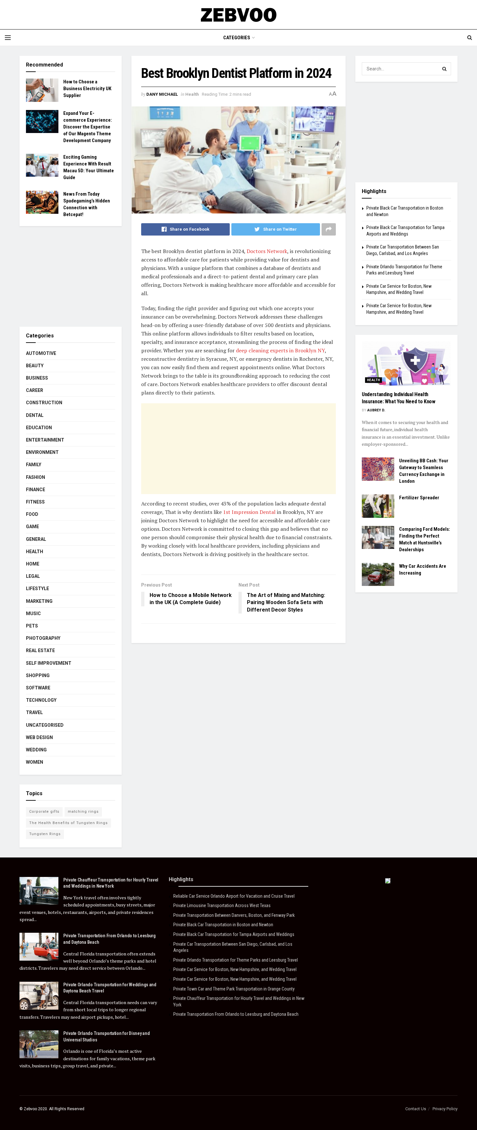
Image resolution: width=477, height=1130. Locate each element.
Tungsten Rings (45, 834)
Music (33, 613)
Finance (35, 489)
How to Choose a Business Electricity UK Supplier (87, 88)
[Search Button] (444, 68)
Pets (32, 625)
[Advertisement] (238, 448)
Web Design (39, 737)
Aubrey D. (376, 410)
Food (32, 514)
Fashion (35, 477)
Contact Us (415, 1108)
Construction (44, 402)
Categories (236, 38)
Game (32, 526)
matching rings (83, 811)
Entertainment (45, 440)
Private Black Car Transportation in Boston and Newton (223, 924)
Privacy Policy (445, 1108)
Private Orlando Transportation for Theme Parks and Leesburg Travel (235, 960)
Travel (34, 712)
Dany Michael (162, 94)
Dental (34, 415)
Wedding (36, 749)
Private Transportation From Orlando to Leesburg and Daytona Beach (236, 1014)
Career (34, 390)
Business (37, 378)
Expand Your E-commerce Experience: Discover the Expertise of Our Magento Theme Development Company (87, 126)
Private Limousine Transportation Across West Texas (222, 905)
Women (34, 762)
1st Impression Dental (249, 512)
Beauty (34, 365)
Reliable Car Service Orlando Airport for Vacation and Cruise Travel (234, 896)
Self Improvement (48, 663)
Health (192, 94)
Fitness (35, 501)
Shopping (38, 675)
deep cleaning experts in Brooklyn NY (280, 350)
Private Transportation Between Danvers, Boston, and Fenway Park (234, 915)
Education (39, 427)
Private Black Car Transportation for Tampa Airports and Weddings (233, 934)
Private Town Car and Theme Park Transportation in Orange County (234, 988)
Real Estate (40, 650)
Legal (33, 576)
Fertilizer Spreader (419, 498)
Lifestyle (37, 588)
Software (38, 687)
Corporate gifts (44, 811)
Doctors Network (267, 251)
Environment (42, 452)
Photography (43, 638)
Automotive (41, 353)
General (36, 539)
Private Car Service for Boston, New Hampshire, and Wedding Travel (235, 969)
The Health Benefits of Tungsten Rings (68, 823)
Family (33, 464)
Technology (41, 700)
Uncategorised (45, 725)
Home (32, 563)
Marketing (39, 601)
